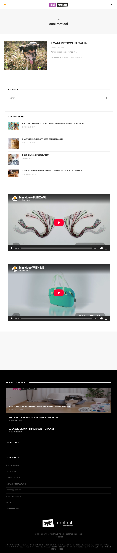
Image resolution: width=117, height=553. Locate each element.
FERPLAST (59, 537)
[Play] (11, 248)
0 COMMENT (57, 57)
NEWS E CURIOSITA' (13, 496)
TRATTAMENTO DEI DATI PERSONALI (64, 534)
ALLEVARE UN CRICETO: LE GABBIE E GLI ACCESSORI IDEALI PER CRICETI (52, 171)
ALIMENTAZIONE (12, 466)
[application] (59, 222)
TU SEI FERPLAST (12, 509)
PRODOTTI (10, 502)
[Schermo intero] (106, 248)
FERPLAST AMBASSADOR (16, 484)
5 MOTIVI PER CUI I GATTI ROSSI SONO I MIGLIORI (42, 139)
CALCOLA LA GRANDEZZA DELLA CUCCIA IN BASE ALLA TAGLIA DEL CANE (53, 123)
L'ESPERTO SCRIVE (13, 490)
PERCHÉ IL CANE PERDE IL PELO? (35, 155)
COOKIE (81, 534)
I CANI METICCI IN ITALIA (69, 43)
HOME (36, 534)
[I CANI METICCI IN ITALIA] (25, 55)
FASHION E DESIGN (13, 478)
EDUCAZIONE (11, 472)
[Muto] (101, 248)
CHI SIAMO (45, 534)
